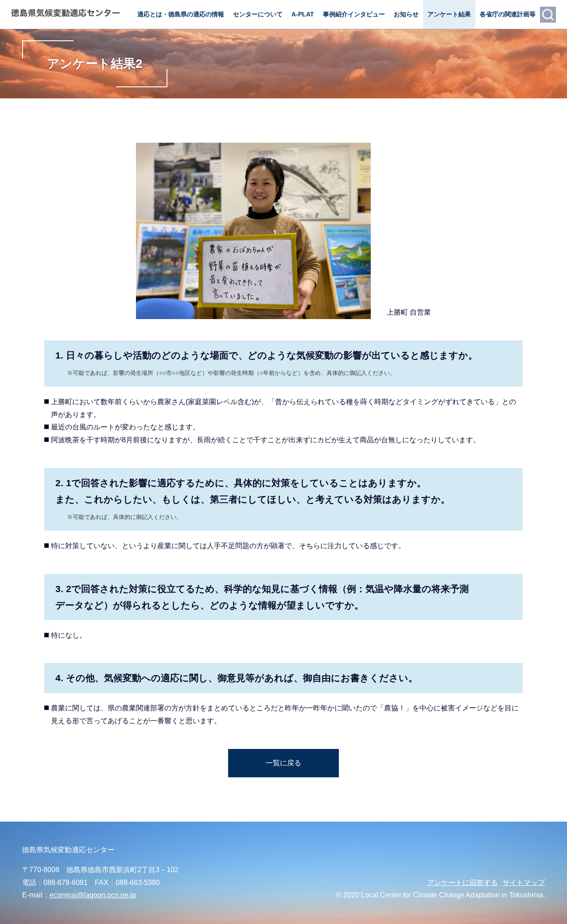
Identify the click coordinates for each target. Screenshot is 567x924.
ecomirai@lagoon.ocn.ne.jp (93, 895)
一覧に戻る (283, 763)
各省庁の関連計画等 (508, 14)
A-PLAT (302, 14)
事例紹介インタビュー (354, 14)
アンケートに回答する (462, 882)
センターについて (258, 14)
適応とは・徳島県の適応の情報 (180, 14)
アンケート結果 (449, 14)
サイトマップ (523, 882)
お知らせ (406, 14)
